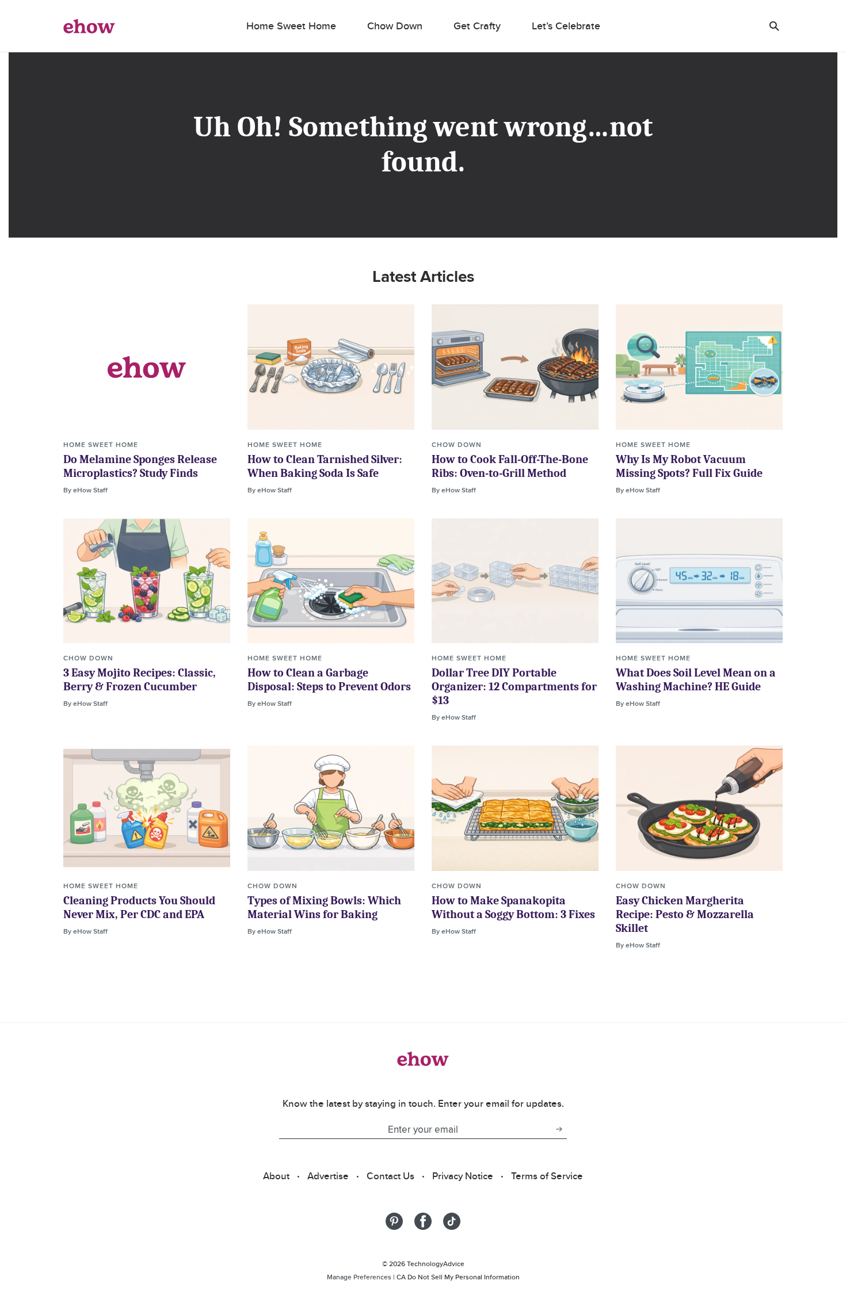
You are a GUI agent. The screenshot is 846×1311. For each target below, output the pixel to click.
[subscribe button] (559, 1129)
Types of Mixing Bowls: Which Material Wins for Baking (324, 907)
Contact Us (390, 1176)
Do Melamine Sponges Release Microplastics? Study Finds (140, 466)
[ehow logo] (89, 25)
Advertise (328, 1176)
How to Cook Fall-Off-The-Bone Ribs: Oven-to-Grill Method (510, 466)
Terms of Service (547, 1176)
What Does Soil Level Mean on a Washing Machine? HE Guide (696, 679)
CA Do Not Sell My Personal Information (458, 1277)
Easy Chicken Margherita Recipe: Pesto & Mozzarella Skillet (685, 914)
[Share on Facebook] (423, 1221)
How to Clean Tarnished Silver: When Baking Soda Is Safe (324, 466)
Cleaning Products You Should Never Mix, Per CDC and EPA (139, 907)
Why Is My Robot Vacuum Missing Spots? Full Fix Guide (689, 466)
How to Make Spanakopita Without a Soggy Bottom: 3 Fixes (513, 907)
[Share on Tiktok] (451, 1221)
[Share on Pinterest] (394, 1221)
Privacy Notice (462, 1176)
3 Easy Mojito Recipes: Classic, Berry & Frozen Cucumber (139, 679)
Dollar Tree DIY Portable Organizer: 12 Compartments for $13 (514, 686)
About (276, 1176)
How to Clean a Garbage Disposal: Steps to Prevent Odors (329, 679)
